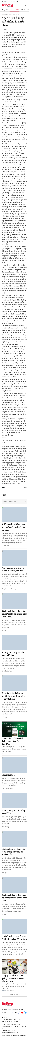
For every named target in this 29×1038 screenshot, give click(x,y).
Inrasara (4, 29)
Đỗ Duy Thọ (5, 630)
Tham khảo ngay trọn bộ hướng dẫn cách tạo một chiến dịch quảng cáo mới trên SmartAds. (14, 749)
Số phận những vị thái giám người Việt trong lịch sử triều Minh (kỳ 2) (14, 614)
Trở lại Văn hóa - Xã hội (3, 487)
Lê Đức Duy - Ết (7, 546)
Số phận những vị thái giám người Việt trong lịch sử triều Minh (14, 898)
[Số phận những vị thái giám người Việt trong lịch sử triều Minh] (14, 885)
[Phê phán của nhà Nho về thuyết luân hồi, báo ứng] (14, 558)
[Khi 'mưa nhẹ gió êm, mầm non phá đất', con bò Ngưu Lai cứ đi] (14, 514)
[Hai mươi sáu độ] (14, 765)
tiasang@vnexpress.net (11, 1032)
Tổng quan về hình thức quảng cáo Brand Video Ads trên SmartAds (13, 978)
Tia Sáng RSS (5, 1012)
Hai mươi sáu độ (9, 775)
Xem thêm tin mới (15, 994)
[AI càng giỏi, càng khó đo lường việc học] (14, 642)
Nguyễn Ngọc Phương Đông (11, 589)
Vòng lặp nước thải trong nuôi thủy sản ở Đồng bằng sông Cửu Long (13, 696)
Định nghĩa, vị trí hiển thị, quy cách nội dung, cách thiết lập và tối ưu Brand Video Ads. (14, 986)
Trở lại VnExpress (6, 1009)
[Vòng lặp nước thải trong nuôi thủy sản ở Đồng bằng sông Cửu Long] (14, 683)
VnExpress (4, 1)
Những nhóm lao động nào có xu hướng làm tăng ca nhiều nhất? (13, 852)
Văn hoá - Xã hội (14, 10)
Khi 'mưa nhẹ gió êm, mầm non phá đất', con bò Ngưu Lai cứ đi (13, 527)
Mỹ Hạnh (4, 717)
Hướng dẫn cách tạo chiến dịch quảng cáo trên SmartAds (13, 741)
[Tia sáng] (7, 5)
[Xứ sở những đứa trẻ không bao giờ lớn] (14, 800)
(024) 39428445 (11, 1030)
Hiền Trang (5, 827)
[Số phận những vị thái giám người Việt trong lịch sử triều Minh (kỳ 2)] (14, 601)
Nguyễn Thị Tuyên (7, 671)
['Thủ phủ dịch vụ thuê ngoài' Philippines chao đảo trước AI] (14, 926)
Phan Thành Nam (7, 788)
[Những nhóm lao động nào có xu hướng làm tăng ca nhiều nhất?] (14, 839)
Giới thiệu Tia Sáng (18, 1009)
